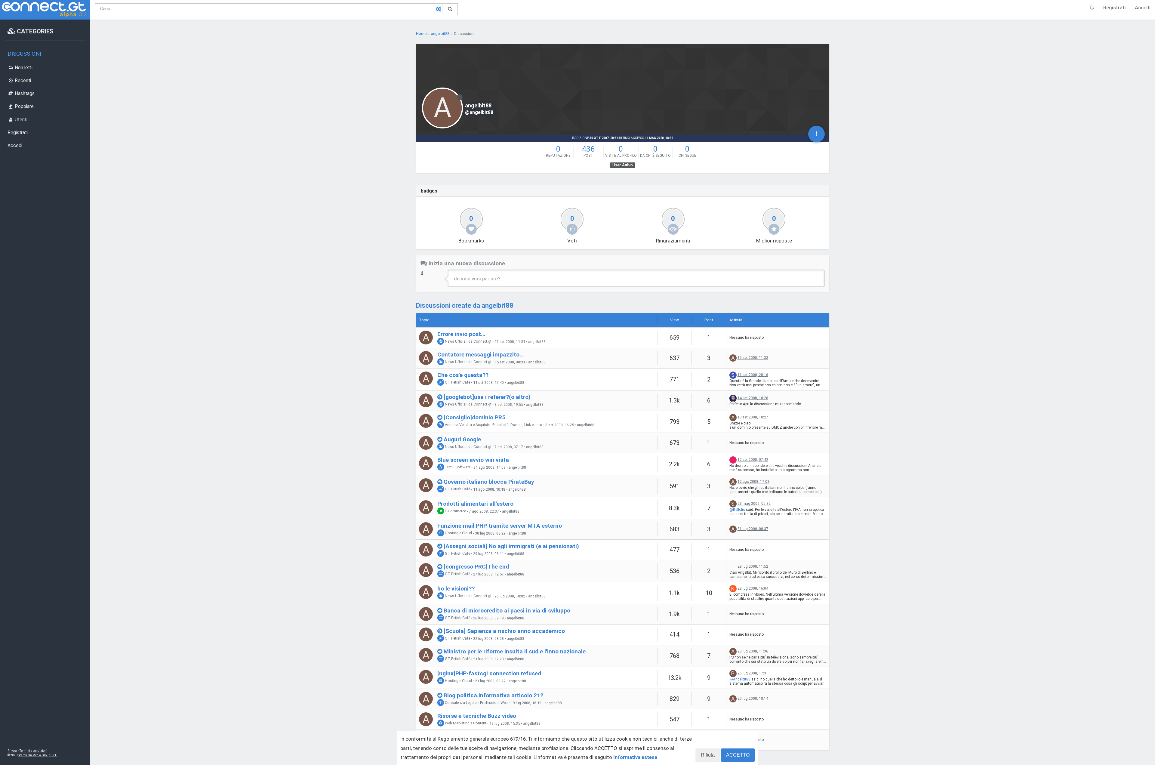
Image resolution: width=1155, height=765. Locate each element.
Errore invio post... (461, 334)
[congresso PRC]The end (476, 566)
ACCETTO (738, 754)
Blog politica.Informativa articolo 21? (493, 695)
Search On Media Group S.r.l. (37, 755)
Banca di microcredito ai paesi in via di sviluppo (507, 610)
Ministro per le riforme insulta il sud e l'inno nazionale (515, 651)
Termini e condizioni (33, 750)
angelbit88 (537, 342)
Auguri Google (462, 439)
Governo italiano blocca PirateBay (489, 481)
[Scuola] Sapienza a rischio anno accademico (504, 631)
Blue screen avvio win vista (473, 459)
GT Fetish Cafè (457, 382)
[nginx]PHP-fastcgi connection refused (489, 673)
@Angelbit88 (739, 679)
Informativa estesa (635, 757)
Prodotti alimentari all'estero (475, 503)
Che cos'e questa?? (462, 375)
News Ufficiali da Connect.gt (467, 341)
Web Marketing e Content (465, 723)
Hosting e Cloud (458, 533)
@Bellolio (737, 509)
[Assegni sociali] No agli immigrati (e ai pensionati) (511, 546)
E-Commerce (455, 511)
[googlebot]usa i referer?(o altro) (487, 396)
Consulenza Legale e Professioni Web (476, 703)
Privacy (12, 750)
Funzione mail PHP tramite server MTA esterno (499, 525)
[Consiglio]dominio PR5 (474, 417)
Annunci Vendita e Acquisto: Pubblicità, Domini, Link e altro (493, 425)
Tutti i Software (457, 467)
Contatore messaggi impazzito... (480, 354)
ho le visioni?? (456, 588)
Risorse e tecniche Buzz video (476, 715)
